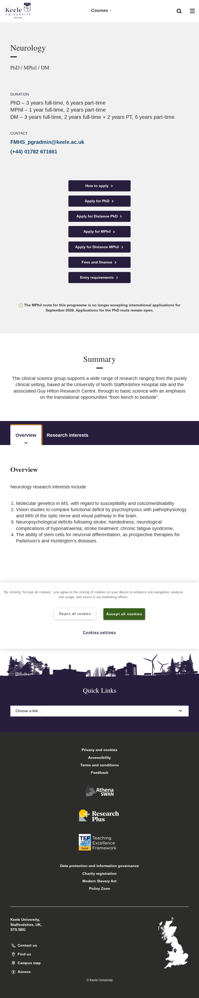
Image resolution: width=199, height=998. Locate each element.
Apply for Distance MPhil (97, 247)
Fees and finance (97, 262)
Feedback (99, 772)
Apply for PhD (97, 201)
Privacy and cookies (99, 750)
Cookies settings (99, 632)
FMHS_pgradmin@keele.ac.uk (47, 142)
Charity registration (99, 873)
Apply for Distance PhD (97, 216)
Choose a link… (28, 711)
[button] (179, 10)
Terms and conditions (99, 765)
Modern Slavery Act (99, 881)
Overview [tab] (26, 435)
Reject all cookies (75, 614)
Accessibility (99, 757)
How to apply (97, 186)
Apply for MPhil (97, 231)
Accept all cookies (124, 614)
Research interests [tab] (67, 435)
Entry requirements (97, 277)
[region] (99, 615)
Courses (99, 10)
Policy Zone (99, 888)
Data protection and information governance (99, 866)
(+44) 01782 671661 (33, 151)
